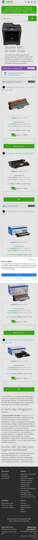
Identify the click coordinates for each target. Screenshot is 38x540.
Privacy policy (32, 260)
